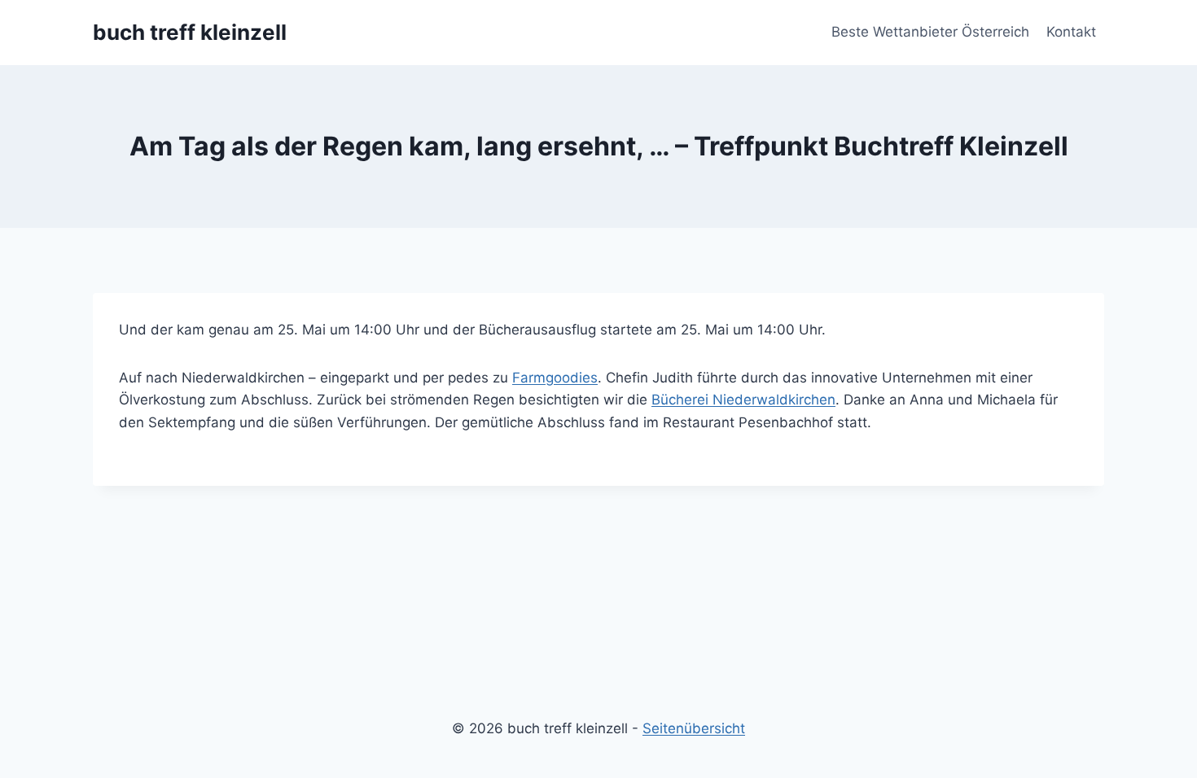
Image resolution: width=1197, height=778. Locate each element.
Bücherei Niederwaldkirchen (743, 399)
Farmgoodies (555, 377)
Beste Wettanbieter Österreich (930, 32)
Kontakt (1071, 32)
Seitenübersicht (693, 728)
